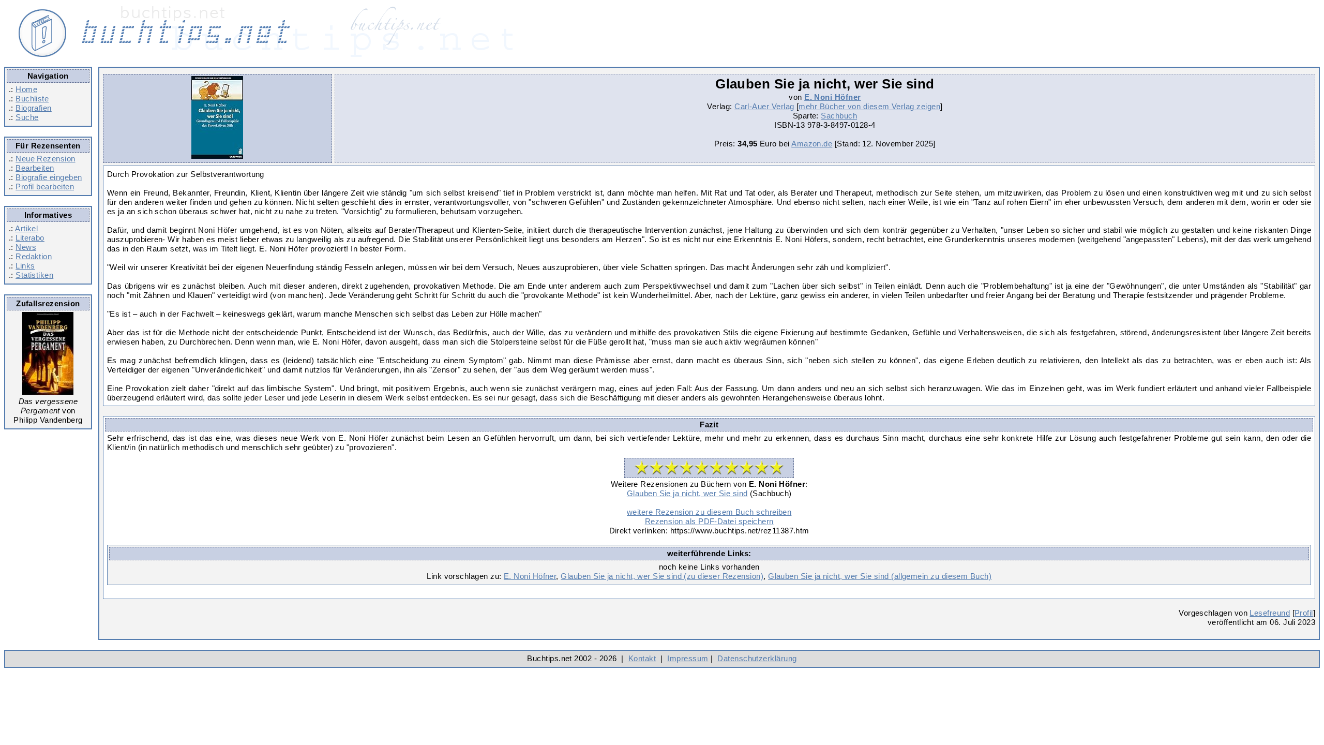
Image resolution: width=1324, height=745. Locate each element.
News (26, 247)
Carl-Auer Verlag (764, 106)
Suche (27, 117)
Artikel (26, 228)
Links (25, 265)
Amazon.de (811, 143)
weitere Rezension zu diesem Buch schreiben (709, 512)
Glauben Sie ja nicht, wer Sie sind (687, 493)
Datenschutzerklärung (756, 658)
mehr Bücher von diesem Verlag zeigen (869, 106)
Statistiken (34, 275)
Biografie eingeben (49, 177)
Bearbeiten (35, 167)
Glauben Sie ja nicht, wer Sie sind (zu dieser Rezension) (662, 576)
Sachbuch (839, 115)
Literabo (30, 237)
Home (26, 89)
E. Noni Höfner (832, 97)
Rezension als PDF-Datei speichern (709, 521)
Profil (1304, 612)
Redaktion (34, 256)
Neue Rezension (45, 158)
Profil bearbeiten (45, 186)
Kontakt (642, 658)
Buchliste (32, 98)
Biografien (34, 107)
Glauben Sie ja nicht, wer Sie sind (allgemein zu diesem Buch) (879, 576)
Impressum (687, 658)
